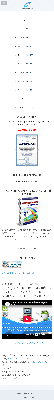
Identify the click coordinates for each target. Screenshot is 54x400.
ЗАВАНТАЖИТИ (27, 249)
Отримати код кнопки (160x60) (18, 272)
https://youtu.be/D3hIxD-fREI (27, 343)
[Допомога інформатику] (12, 267)
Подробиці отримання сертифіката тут (26, 178)
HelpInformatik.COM (18, 358)
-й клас (25, 28)
